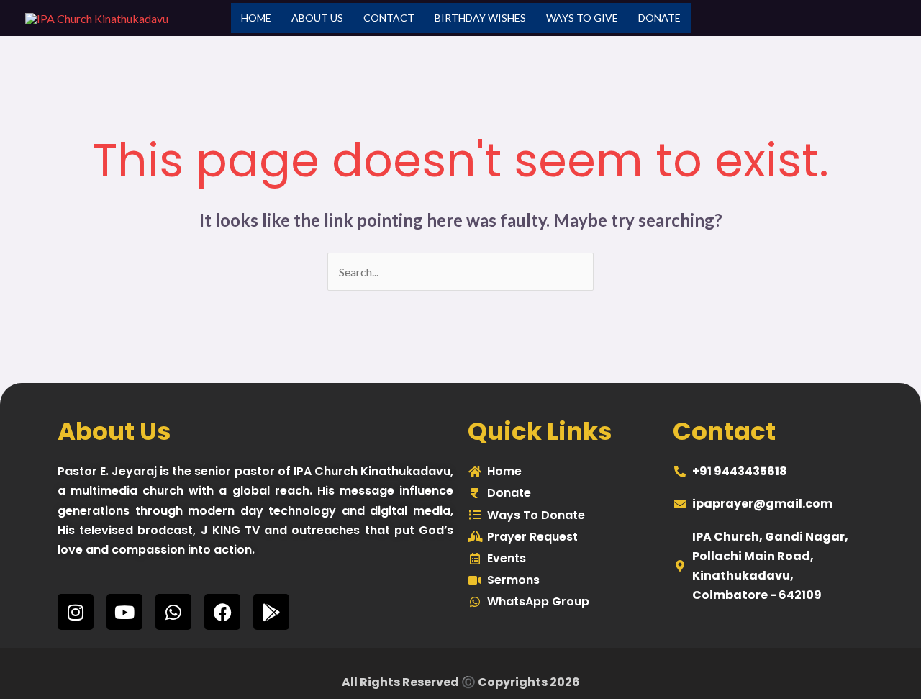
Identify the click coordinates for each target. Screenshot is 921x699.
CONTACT (388, 18)
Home (256, 18)
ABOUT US (317, 18)
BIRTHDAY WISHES (480, 18)
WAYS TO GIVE (582, 18)
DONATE (659, 18)
